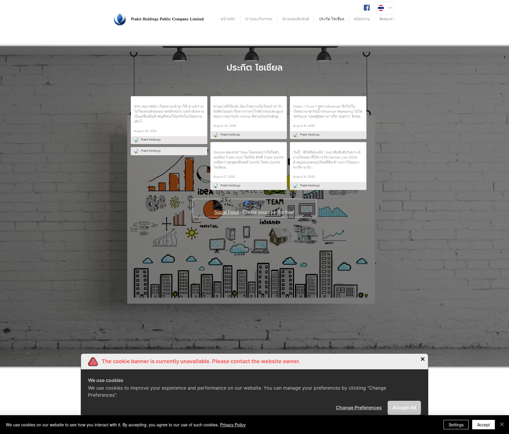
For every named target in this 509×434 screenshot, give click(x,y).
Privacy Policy (233, 425)
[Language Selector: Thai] (384, 7)
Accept (483, 425)
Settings (456, 425)
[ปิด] (501, 424)
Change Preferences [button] (359, 407)
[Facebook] (367, 8)
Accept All (404, 407)
